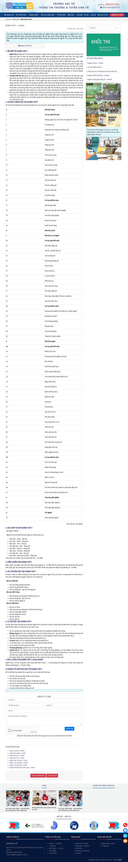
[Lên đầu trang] (126, 851)
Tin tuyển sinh (21, 15)
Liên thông (52, 851)
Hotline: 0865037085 (38, 775)
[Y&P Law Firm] (103, 154)
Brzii (120, 860)
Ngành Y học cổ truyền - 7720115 (18, 760)
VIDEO (44, 785)
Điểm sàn (70, 15)
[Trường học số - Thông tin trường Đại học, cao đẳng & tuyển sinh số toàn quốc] (20, 6)
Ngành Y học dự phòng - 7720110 (19, 763)
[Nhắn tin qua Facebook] (125, 830)
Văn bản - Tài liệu (83, 15)
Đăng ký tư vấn (117, 15)
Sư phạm (78, 853)
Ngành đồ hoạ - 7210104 (95, 63)
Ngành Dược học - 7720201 (17, 758)
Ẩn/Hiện (28, 45)
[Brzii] (103, 120)
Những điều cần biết (108, 843)
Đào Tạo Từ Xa (102, 15)
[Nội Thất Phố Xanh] (103, 107)
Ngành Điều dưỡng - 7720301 (18, 753)
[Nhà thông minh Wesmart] (103, 142)
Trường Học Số (108, 130)
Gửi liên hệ (69, 729)
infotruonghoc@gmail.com (111, 7)
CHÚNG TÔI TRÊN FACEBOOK (103, 785)
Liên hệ (93, 15)
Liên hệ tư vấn (52, 775)
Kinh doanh (79, 848)
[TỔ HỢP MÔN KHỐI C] (103, 45)
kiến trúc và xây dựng (82, 851)
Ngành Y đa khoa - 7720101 (17, 751)
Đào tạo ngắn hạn (47, 15)
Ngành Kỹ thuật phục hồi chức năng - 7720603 (22, 767)
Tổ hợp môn (61, 15)
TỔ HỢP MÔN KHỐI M (95, 67)
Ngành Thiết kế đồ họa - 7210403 (98, 75)
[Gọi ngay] (125, 825)
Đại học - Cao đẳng (55, 843)
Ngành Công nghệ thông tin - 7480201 (100, 79)
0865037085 (113, 4)
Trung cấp (52, 846)
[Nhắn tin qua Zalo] (125, 836)
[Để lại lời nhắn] (125, 841)
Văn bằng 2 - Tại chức (56, 848)
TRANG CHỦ (10, 15)
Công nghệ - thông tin (82, 846)
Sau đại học (53, 853)
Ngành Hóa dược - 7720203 (17, 755)
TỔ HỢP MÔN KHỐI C (95, 58)
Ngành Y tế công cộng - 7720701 (18, 765)
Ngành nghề (33, 15)
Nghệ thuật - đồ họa (81, 843)
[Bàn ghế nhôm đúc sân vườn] (103, 92)
